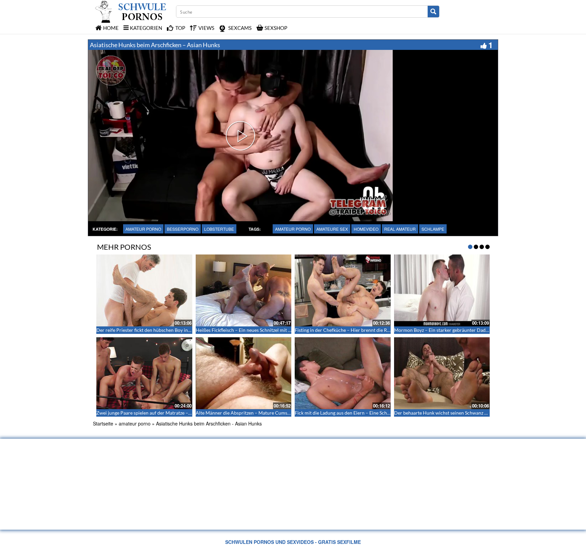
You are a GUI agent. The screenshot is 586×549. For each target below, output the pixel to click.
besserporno (182, 229)
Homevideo (366, 229)
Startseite (103, 423)
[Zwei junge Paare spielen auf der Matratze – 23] (144, 373)
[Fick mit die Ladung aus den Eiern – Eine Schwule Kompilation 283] (343, 373)
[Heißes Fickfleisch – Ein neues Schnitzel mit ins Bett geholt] (244, 290)
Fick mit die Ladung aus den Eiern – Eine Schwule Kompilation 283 (364, 413)
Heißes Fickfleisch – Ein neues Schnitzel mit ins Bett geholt (257, 330)
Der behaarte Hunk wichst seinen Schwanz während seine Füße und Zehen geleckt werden (488, 413)
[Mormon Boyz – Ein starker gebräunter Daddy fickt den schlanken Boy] (442, 290)
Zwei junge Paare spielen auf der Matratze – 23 (145, 413)
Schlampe (433, 229)
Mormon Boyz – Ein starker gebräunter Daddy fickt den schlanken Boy (467, 330)
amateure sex (332, 229)
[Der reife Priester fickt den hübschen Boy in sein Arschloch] (144, 290)
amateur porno (143, 229)
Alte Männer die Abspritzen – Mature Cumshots (246, 413)
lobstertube (219, 229)
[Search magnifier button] (433, 11)
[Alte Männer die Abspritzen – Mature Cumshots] (244, 373)
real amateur (400, 229)
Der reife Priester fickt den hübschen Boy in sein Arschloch (158, 330)
